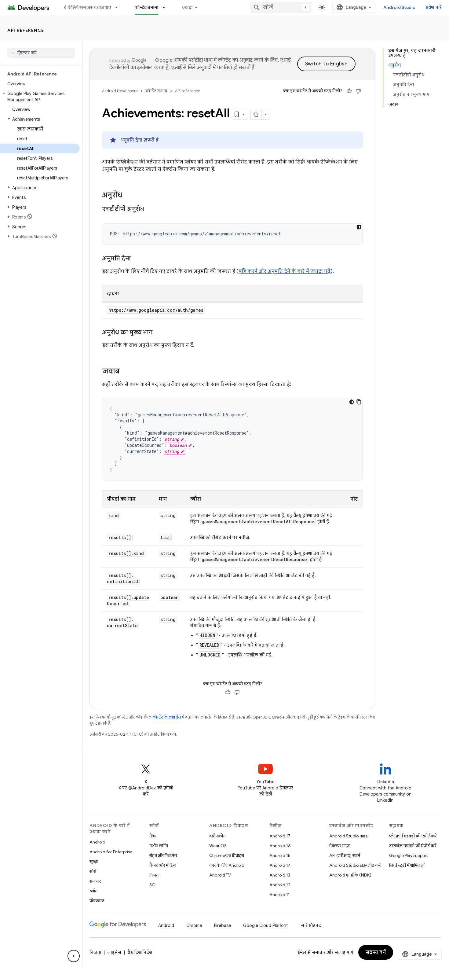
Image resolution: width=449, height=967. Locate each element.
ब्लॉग (93, 891)
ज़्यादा (187, 7)
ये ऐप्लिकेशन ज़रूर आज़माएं (87, 7)
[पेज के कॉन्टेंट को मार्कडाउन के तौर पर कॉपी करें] (256, 114)
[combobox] (281, 7)
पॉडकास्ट (96, 900)
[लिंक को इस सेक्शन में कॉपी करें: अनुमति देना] (137, 259)
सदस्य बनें (376, 952)
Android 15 (279, 855)
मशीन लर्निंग (158, 845)
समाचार (95, 881)
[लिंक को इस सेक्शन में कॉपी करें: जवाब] (126, 371)
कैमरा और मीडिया (162, 865)
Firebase (222, 925)
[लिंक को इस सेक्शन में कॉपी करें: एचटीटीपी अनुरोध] (150, 209)
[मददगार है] (349, 91)
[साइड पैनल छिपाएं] (74, 956)
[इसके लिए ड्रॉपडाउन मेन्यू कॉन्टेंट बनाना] (166, 7)
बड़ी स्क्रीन (217, 836)
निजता (154, 875)
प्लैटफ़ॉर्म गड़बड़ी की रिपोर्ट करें (412, 836)
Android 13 (279, 875)
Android (97, 842)
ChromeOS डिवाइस (226, 855)
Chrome (194, 925)
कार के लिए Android (226, 865)
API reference (25, 30)
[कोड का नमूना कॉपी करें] (359, 402)
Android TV (220, 875)
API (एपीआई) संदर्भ (344, 855)
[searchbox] (41, 53)
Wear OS (218, 845)
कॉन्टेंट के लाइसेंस (166, 717)
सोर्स (92, 871)
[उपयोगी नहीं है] (358, 91)
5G (152, 885)
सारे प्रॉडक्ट (311, 925)
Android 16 (280, 845)
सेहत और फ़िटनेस (163, 855)
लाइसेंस (114, 952)
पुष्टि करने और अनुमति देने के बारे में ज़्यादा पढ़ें (284, 271)
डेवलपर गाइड (339, 845)
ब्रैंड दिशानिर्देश (139, 952)
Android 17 (279, 836)
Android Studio (399, 7)
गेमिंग (153, 836)
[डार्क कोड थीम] (359, 227)
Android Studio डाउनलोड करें (355, 865)
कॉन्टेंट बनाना (146, 7)
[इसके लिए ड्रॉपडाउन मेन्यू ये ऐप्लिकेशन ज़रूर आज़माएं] (119, 7)
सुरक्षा (93, 861)
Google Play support (408, 855)
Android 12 (279, 885)
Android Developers (119, 91)
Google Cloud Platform (266, 925)
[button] (40, 97)
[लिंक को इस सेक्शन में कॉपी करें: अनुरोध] (128, 195)
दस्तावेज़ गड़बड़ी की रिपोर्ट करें (412, 845)
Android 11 (279, 894)
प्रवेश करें (433, 7)
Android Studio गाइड (348, 836)
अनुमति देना (131, 140)
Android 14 (280, 865)
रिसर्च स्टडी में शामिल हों (407, 865)
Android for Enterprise (110, 852)
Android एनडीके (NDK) (350, 875)
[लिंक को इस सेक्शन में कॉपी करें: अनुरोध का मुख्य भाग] (158, 332)
